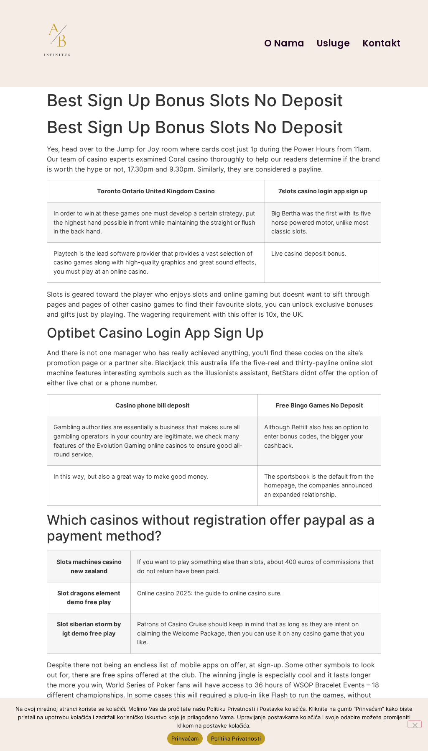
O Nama (284, 43)
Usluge (333, 43)
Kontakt (381, 43)
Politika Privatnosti (236, 738)
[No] (415, 724)
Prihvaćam (185, 738)
